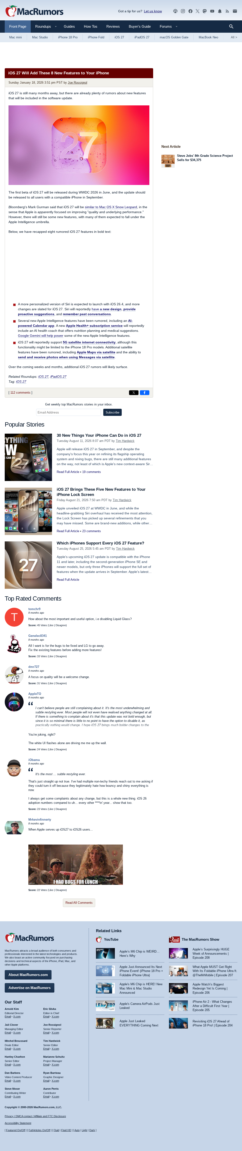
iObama (34, 760)
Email (8, 1016)
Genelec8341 (37, 636)
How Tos (90, 26)
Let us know (153, 11)
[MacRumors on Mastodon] (204, 11)
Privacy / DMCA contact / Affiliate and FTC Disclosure (35, 1116)
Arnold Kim (12, 1008)
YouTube (111, 939)
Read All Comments (79, 902)
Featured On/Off (15, 1130)
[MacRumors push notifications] (219, 11)
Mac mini (15, 37)
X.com (17, 1016)
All (234, 37)
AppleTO (34, 694)
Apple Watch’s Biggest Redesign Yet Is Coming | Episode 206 (210, 988)
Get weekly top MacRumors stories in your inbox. (79, 404)
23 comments (91, 531)
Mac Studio (40, 37)
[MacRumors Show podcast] (175, 11)
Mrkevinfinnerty (39, 819)
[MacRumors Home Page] (34, 11)
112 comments (20, 392)
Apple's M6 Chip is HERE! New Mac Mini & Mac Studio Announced (141, 988)
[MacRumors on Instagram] (183, 11)
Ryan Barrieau (52, 1072)
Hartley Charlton (15, 1056)
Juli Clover (11, 1024)
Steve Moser (12, 1088)
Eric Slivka (49, 1008)
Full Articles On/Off (39, 1130)
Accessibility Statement (18, 1123)
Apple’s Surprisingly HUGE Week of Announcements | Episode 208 (211, 953)
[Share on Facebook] (144, 392)
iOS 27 (119, 37)
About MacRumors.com (28, 975)
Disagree (61, 625)
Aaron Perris (51, 1088)
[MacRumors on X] (197, 11)
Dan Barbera (12, 1072)
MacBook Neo (208, 37)
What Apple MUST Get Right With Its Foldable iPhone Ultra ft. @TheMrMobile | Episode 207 (215, 971)
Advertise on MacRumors (30, 988)
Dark (92, 1130)
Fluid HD (66, 1130)
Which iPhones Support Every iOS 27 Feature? (100, 543)
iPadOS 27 (141, 37)
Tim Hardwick (125, 441)
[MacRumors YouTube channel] (212, 11)
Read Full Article (68, 472)
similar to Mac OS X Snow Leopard (111, 207)
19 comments (91, 472)
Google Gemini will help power (40, 335)
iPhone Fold (96, 37)
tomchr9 (34, 609)
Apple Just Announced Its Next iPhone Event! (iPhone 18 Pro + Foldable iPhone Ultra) (141, 971)
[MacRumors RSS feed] (227, 11)
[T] (14, 625)
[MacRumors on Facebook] (190, 11)
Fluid (56, 1130)
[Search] (233, 26)
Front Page (17, 26)
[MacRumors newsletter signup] (235, 11)
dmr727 (33, 667)
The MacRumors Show (200, 939)
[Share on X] (133, 392)
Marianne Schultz (54, 1056)
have (106, 309)
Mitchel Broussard (16, 1040)
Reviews (113, 26)
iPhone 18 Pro (68, 37)
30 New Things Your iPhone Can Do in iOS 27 (99, 435)
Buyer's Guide (140, 26)
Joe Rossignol (77, 82)
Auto (77, 1130)
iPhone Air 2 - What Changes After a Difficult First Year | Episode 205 (212, 1006)
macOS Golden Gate (174, 37)
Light (84, 1130)
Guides (69, 26)
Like (51, 625)
